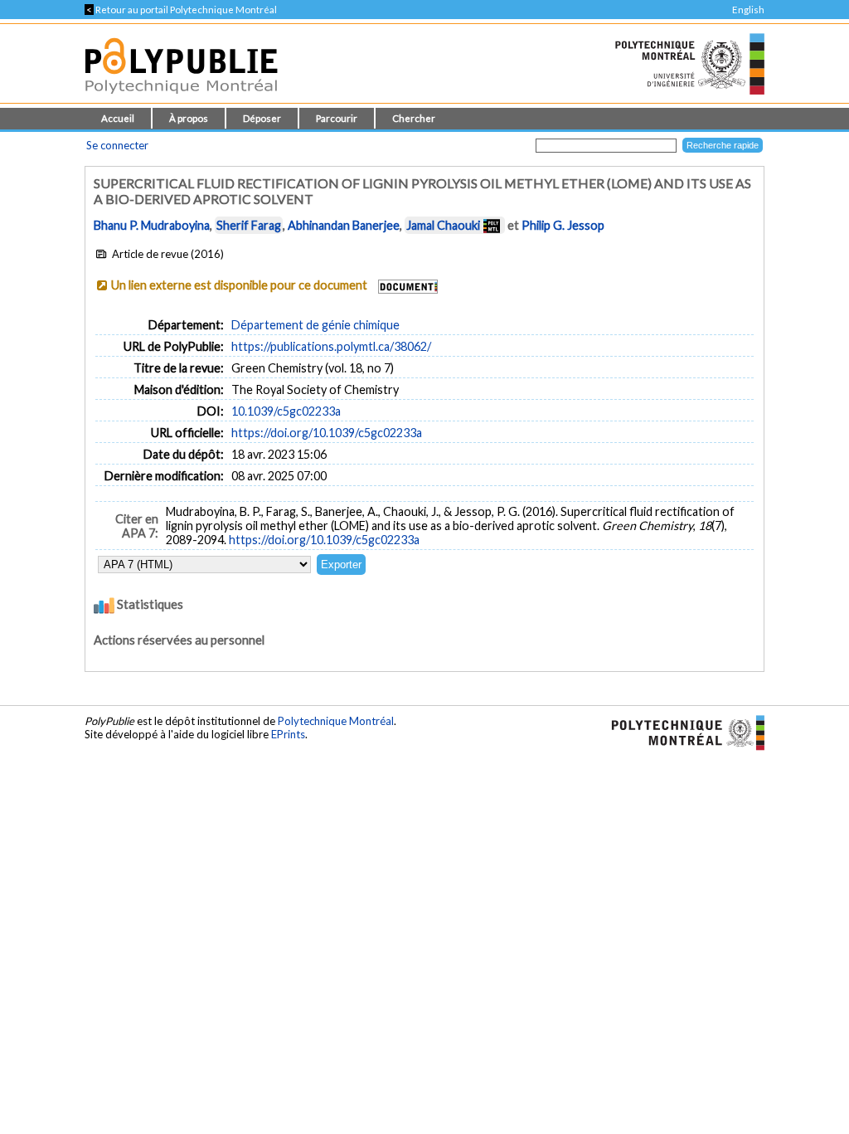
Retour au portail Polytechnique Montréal (181, 9)
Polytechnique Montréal (336, 721)
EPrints (288, 734)
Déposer (262, 118)
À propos (188, 118)
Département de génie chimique (315, 325)
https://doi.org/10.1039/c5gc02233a (326, 433)
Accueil (117, 118)
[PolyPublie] (181, 98)
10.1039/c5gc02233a (286, 411)
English (748, 9)
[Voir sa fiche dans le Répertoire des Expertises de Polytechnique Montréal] (491, 225)
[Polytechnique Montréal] (681, 731)
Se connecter (117, 145)
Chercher (413, 118)
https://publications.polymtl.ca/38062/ (331, 346)
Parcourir (336, 118)
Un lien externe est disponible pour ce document (239, 285)
